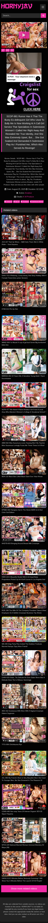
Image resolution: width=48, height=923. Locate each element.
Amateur (28, 193)
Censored (9, 201)
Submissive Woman (37, 201)
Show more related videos (24, 888)
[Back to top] (40, 916)
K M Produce (28, 197)
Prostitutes (26, 201)
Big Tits (17, 201)
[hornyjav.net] (19, 6)
